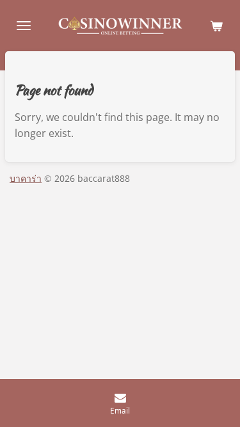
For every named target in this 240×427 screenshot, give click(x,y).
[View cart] (216, 26)
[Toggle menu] (24, 26)
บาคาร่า (26, 178)
